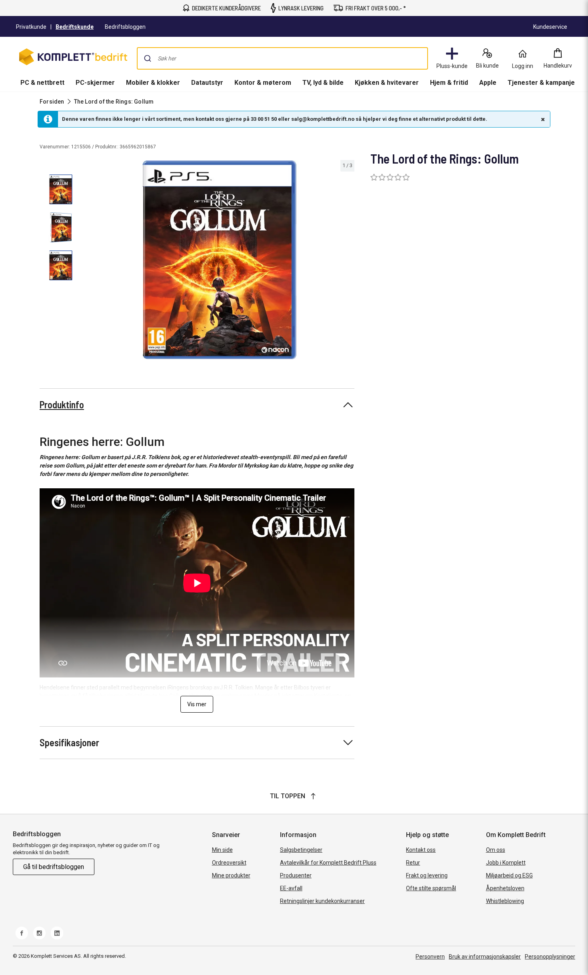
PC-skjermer (95, 82)
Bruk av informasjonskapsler (485, 956)
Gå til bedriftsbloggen (53, 867)
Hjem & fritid (449, 82)
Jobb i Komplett (506, 862)
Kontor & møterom (262, 82)
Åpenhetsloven (505, 888)
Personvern (430, 956)
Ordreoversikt (229, 862)
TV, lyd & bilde (323, 82)
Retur (413, 862)
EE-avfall (291, 888)
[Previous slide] (91, 261)
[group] (219, 260)
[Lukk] (542, 119)
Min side (222, 850)
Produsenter (296, 875)
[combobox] (282, 58)
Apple (487, 82)
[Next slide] (347, 261)
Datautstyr (207, 82)
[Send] (148, 58)
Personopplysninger (550, 956)
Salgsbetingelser (301, 850)
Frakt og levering (427, 875)
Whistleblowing (505, 901)
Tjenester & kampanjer (543, 82)
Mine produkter (231, 875)
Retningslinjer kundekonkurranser (322, 901)
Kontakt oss (421, 850)
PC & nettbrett (42, 82)
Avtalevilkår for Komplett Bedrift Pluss (328, 862)
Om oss (495, 850)
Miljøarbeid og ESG (509, 875)
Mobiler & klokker (153, 82)
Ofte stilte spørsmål (431, 888)
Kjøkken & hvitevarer (387, 82)
